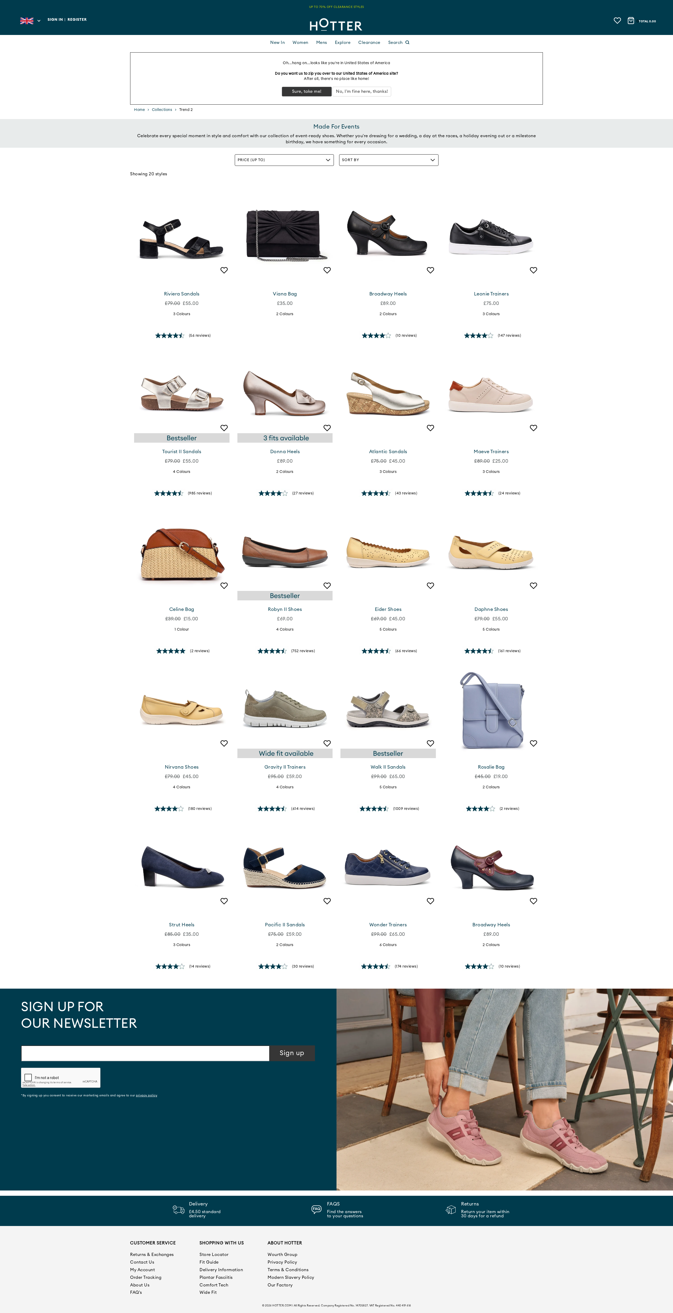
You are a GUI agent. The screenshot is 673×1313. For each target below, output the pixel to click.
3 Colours (182, 314)
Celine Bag (181, 609)
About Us (139, 1285)
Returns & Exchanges (152, 1255)
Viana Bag (285, 294)
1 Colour (182, 629)
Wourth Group (282, 1255)
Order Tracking (145, 1277)
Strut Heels (182, 924)
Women (300, 42)
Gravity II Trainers (285, 767)
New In (277, 42)
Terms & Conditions (288, 1270)
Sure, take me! (307, 91)
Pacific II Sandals (285, 924)
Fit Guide (209, 1262)
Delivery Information (221, 1270)
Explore (343, 42)
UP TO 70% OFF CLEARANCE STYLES (336, 7)
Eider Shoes (388, 609)
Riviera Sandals (182, 294)
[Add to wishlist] (223, 277)
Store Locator (214, 1255)
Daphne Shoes (491, 609)
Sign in (55, 20)
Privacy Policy (282, 1262)
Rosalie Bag (491, 767)
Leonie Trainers (491, 294)
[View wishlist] (618, 20)
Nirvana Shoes (182, 767)
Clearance (369, 42)
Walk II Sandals (388, 767)
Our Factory (280, 1285)
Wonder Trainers (388, 924)
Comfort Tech (214, 1285)
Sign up (292, 1053)
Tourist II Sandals (181, 451)
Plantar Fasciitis (216, 1277)
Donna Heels (285, 451)
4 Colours (182, 472)
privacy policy (146, 1095)
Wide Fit (208, 1292)
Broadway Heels (388, 294)
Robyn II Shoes (285, 609)
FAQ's (136, 1292)
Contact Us (142, 1262)
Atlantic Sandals (388, 451)
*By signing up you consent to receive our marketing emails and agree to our (89, 1095)
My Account (142, 1270)
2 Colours (285, 314)
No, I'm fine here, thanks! (362, 91)
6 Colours (388, 945)
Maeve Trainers (491, 451)
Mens (321, 42)
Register (77, 20)
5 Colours (388, 629)
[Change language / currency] (30, 22)
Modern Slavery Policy (291, 1277)
